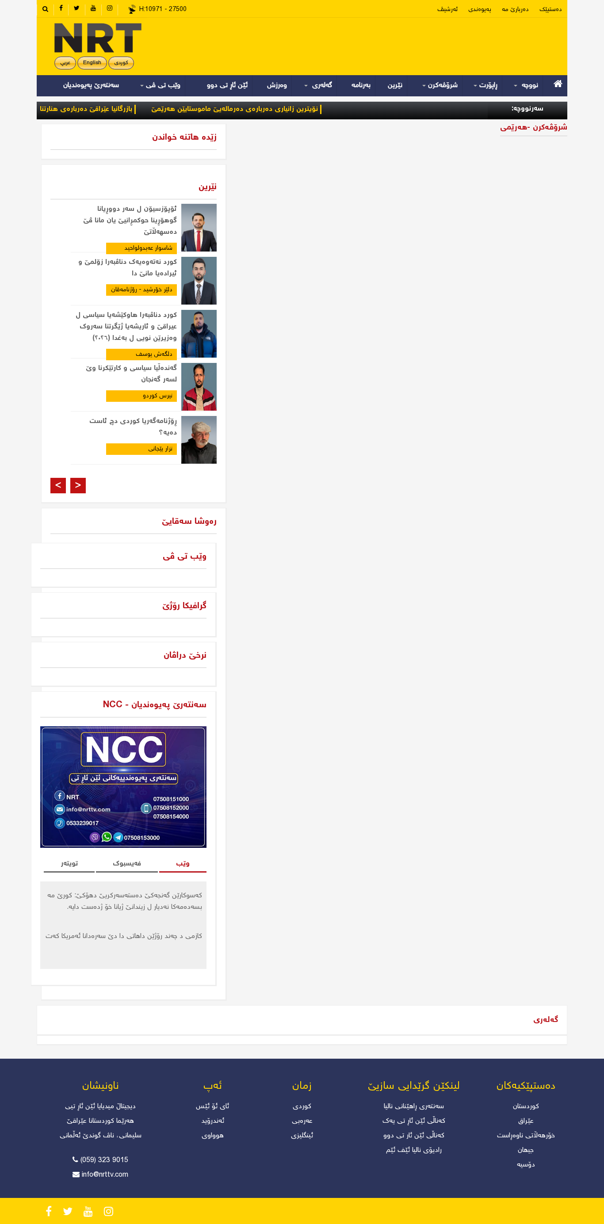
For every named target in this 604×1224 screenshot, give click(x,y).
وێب (183, 864)
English (92, 63)
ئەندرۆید (212, 1121)
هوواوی (213, 1136)
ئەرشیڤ (447, 9)
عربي (65, 63)
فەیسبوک (127, 864)
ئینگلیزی (302, 1136)
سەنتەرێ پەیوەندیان (91, 85)
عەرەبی (302, 1121)
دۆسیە (526, 1165)
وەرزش (277, 85)
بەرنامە (361, 85)
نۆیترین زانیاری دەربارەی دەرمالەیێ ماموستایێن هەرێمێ (255, 109)
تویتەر (69, 864)
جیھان (526, 1150)
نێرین (395, 85)
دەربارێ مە (515, 9)
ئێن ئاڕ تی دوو (227, 85)
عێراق (526, 1121)
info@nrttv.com (105, 1175)
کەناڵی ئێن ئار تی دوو (413, 1136)
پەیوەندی (479, 9)
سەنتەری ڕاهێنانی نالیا (414, 1107)
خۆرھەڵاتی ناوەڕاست (526, 1136)
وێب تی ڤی (162, 85)
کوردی (121, 63)
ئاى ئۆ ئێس (212, 1107)
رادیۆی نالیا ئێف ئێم (414, 1150)
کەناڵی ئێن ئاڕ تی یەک (413, 1121)
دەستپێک (550, 9)
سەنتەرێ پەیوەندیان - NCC (154, 705)
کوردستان (526, 1107)
